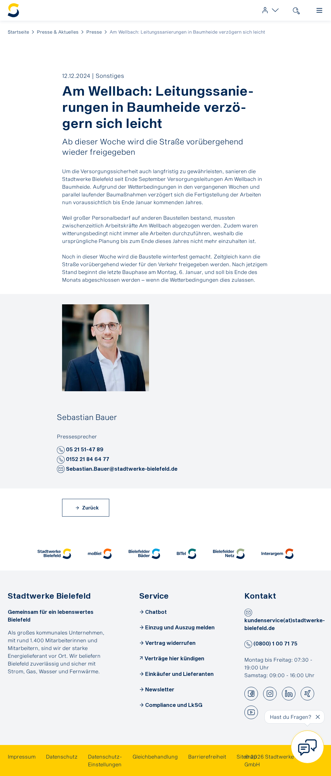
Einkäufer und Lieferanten (179, 674)
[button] (61, 450)
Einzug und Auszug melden (180, 627)
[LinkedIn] (288, 693)
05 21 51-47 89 (84, 449)
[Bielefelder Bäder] (144, 553)
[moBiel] (99, 553)
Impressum (22, 756)
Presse (94, 32)
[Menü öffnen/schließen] (319, 10)
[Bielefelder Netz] (228, 553)
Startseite (18, 32)
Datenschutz (62, 756)
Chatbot (156, 612)
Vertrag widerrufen (170, 643)
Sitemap (247, 756)
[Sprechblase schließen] (318, 717)
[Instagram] (270, 693)
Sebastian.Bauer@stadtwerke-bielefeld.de (121, 469)
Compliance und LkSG (173, 705)
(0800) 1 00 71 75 (274, 643)
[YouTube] (251, 712)
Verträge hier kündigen (174, 658)
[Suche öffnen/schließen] (296, 10)
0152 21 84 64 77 (87, 459)
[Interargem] (277, 553)
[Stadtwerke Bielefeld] (54, 553)
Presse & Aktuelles (58, 32)
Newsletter (159, 689)
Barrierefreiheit (207, 756)
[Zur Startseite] (13, 10)
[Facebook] (251, 693)
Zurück (90, 507)
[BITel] (186, 553)
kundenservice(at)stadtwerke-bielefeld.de (284, 624)
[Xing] (307, 693)
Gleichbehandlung (155, 756)
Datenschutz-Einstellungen (105, 760)
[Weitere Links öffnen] (268, 10)
